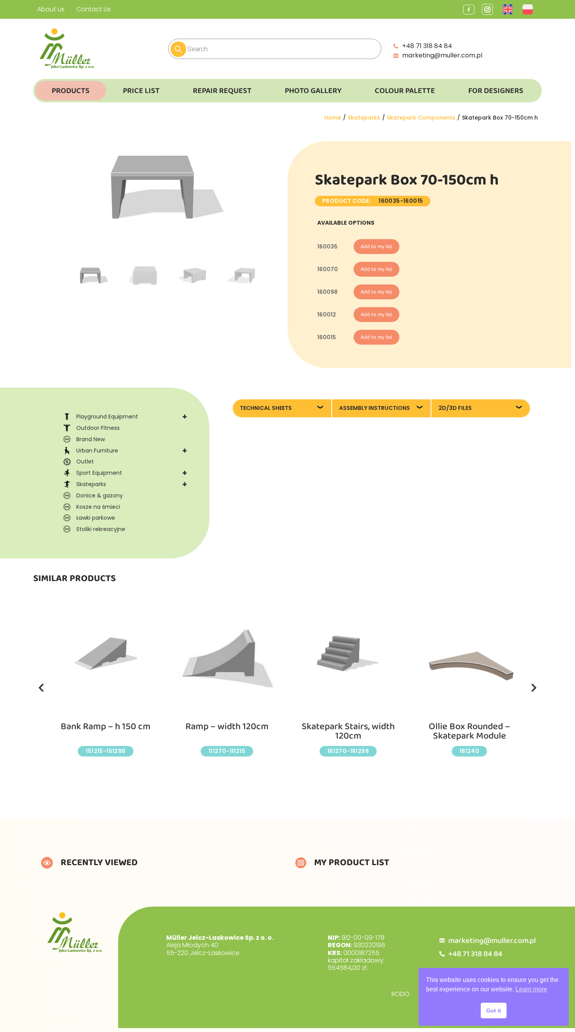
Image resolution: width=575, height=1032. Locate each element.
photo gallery (313, 90)
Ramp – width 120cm (227, 726)
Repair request (222, 90)
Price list (141, 90)
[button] (41, 688)
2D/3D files (455, 408)
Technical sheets (266, 408)
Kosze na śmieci (98, 507)
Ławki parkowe (95, 518)
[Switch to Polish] (529, 9)
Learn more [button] (531, 989)
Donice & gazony (99, 495)
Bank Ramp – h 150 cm (106, 726)
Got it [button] (493, 1010)
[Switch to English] (509, 9)
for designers (495, 90)
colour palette (405, 90)
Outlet (85, 461)
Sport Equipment (131, 472)
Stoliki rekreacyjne (100, 529)
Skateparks (131, 484)
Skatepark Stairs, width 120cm (348, 731)
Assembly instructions (374, 408)
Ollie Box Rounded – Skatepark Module (469, 731)
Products (71, 90)
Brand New (90, 439)
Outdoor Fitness (98, 428)
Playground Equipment (131, 416)
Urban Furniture (131, 450)
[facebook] (468, 9)
